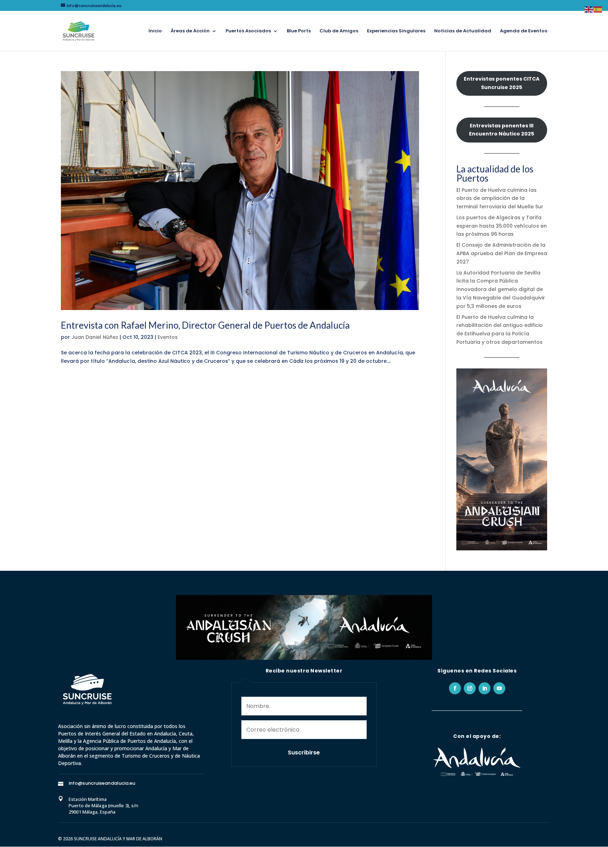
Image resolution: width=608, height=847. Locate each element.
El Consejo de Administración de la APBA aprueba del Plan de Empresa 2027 (501, 253)
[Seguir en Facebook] (455, 688)
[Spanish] (598, 9)
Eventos (168, 337)
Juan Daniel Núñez (94, 337)
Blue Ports (299, 31)
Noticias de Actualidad (462, 31)
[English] (589, 9)
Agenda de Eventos (523, 31)
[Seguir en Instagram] (470, 688)
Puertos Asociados (248, 31)
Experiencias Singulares (396, 31)
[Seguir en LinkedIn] (484, 688)
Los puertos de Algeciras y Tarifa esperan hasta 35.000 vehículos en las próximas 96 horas (501, 226)
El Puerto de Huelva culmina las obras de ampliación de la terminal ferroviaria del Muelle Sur (499, 198)
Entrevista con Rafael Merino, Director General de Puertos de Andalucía (205, 325)
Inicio (155, 31)
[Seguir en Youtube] (499, 688)
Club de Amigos (338, 31)
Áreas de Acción (190, 31)
